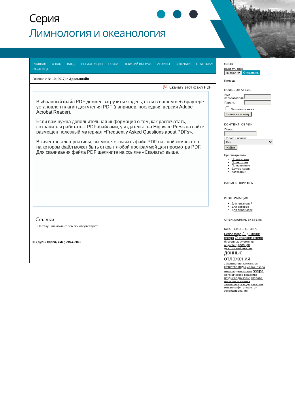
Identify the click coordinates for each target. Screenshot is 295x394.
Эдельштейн (79, 78)
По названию (241, 165)
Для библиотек (242, 209)
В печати (183, 63)
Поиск (113, 63)
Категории (239, 171)
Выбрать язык (233, 68)
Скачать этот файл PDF (190, 87)
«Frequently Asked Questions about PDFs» (147, 132)
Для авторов (240, 206)
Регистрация (92, 63)
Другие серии (241, 168)
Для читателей (242, 203)
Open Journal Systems (243, 219)
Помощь (229, 80)
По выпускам (240, 159)
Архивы (163, 63)
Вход (71, 63)
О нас (56, 63)
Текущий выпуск (138, 63)
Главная (39, 63)
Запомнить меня (242, 109)
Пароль (229, 102)
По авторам (240, 162)
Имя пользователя (233, 96)
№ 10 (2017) (57, 78)
